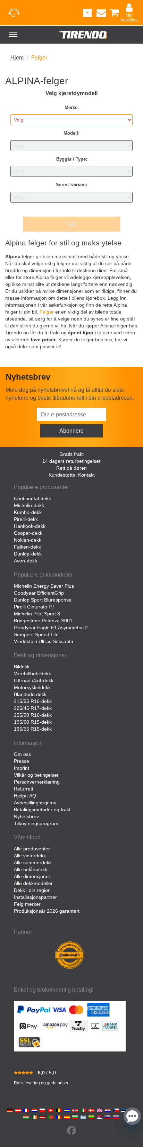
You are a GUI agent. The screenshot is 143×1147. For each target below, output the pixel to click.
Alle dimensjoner (32, 876)
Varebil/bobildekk (32, 673)
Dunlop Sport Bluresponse (43, 600)
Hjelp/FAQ (25, 795)
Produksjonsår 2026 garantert (46, 911)
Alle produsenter (32, 848)
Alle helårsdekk (30, 869)
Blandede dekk (30, 694)
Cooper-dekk (28, 533)
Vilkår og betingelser (36, 775)
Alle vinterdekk (30, 855)
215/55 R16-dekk (33, 701)
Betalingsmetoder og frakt (42, 809)
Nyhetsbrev (26, 816)
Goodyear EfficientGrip (39, 593)
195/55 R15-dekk (33, 729)
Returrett (23, 789)
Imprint (21, 768)
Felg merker (27, 904)
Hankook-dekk (29, 526)
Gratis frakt (71, 454)
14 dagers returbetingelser (71, 461)
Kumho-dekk (28, 512)
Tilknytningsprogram (36, 823)
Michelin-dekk (29, 505)
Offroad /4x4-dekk (33, 680)
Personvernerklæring (37, 782)
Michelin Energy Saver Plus (44, 586)
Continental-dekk (32, 498)
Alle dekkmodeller (33, 883)
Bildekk (22, 666)
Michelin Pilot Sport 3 (37, 613)
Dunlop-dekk (28, 554)
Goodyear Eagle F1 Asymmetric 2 (51, 627)
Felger (47, 312)
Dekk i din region (32, 890)
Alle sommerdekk (33, 862)
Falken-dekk (27, 547)
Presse (21, 761)
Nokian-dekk (27, 540)
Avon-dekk (25, 560)
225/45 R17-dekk (33, 708)
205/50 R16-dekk (33, 715)
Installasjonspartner (35, 897)
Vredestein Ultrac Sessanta (43, 641)
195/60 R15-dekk (33, 722)
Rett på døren (71, 468)
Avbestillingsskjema (35, 802)
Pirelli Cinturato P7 (34, 606)
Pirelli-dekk (26, 519)
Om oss (22, 754)
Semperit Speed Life (36, 634)
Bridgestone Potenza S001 (43, 620)
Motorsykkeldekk (32, 687)
